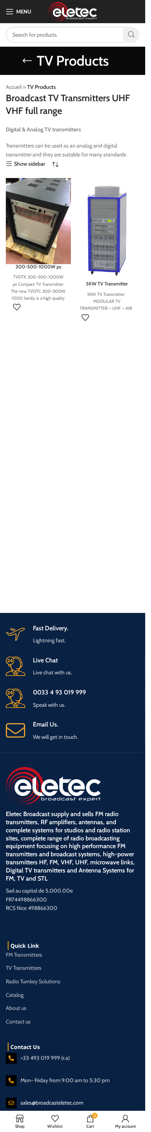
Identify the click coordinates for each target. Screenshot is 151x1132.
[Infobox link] (75, 731)
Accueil (14, 86)
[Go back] (27, 61)
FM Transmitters (24, 954)
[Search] (131, 35)
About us (16, 1008)
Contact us (18, 1021)
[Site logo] (72, 10)
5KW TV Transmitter (107, 284)
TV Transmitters (23, 967)
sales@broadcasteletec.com (52, 1102)
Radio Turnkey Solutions (33, 981)
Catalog (15, 994)
